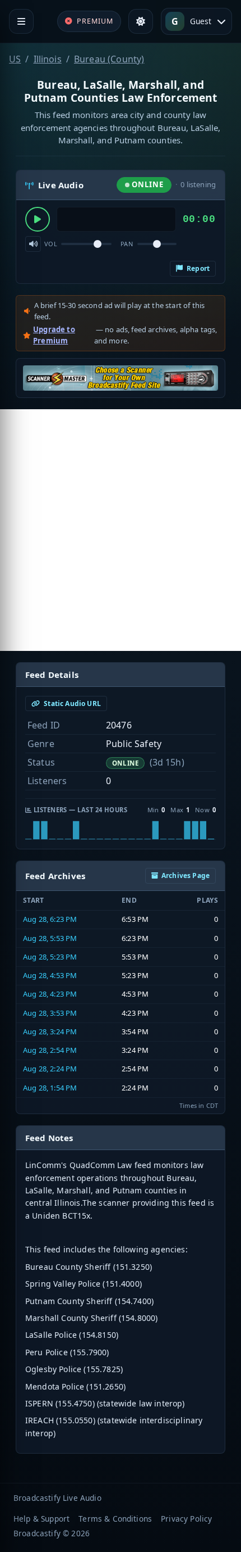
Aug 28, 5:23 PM (50, 957)
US (15, 59)
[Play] (37, 219)
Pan (127, 243)
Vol (50, 243)
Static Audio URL (71, 703)
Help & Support (41, 1518)
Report (197, 268)
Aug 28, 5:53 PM (50, 938)
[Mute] (33, 244)
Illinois (48, 59)
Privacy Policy (186, 1518)
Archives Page (185, 875)
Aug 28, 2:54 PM (50, 1050)
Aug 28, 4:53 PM (50, 975)
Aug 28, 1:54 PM (50, 1088)
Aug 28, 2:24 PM (50, 1069)
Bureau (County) (109, 59)
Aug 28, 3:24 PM (50, 1031)
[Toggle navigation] (21, 21)
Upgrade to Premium (54, 335)
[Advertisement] (120, 530)
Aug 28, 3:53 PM (50, 1013)
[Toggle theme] (140, 21)
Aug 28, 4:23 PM (50, 994)
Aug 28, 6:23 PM (50, 919)
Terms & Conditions (115, 1518)
